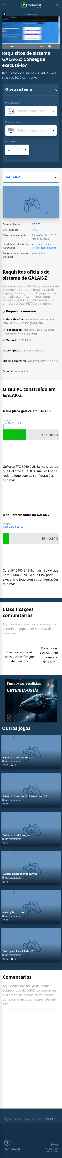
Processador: (12, 102)
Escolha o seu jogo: (31, 177)
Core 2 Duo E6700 (13, 526)
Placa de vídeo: (14, 122)
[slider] (24, 46)
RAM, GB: (11, 141)
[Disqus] (31, 1060)
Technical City (31, 5)
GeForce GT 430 (13, 422)
